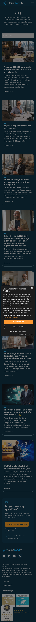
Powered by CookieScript (25, 334)
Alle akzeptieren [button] (18, 322)
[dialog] (18, 311)
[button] (18, 331)
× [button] (32, 288)
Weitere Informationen (10, 317)
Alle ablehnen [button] (18, 327)
